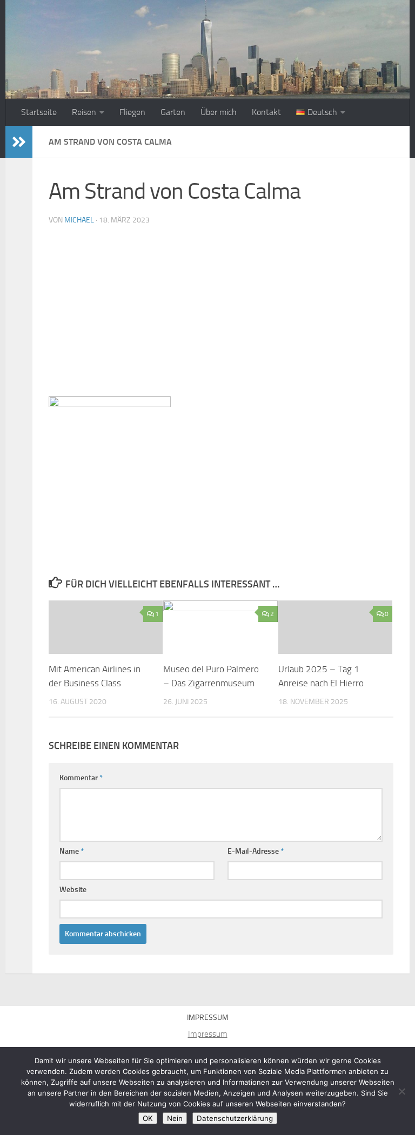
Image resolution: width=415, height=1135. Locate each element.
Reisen (84, 112)
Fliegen (132, 112)
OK (148, 1118)
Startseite (39, 112)
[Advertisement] (221, 315)
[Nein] (401, 1091)
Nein (175, 1118)
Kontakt (266, 112)
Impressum (207, 1034)
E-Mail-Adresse (255, 851)
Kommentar (81, 777)
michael (79, 220)
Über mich (218, 112)
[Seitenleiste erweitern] (18, 142)
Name (71, 851)
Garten (172, 112)
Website (72, 889)
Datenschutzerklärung (235, 1118)
